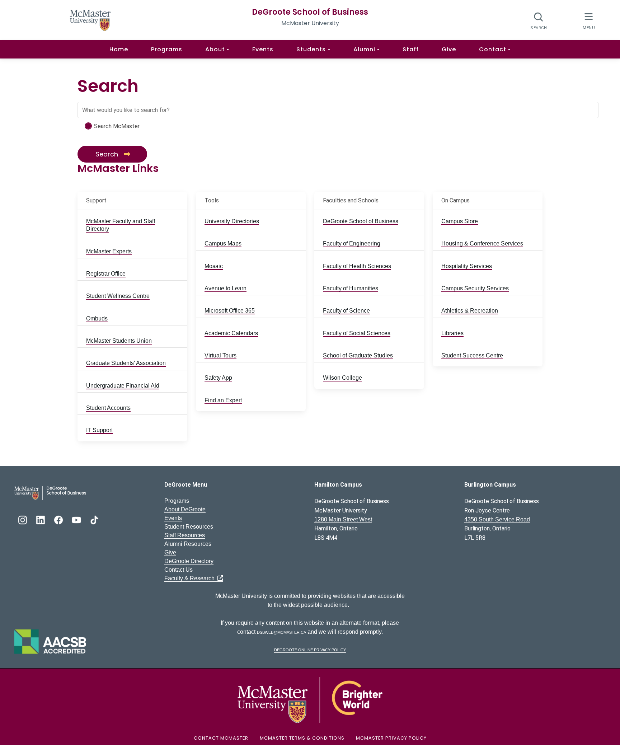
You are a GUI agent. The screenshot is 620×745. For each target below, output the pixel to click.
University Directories (232, 221)
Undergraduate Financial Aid (122, 386)
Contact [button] (492, 49)
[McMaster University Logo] (310, 700)
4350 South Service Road (497, 519)
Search (107, 154)
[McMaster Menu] (588, 20)
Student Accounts (108, 408)
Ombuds (97, 318)
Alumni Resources (187, 544)
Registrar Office (106, 274)
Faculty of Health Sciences (357, 266)
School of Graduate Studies (358, 355)
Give (449, 49)
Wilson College (342, 378)
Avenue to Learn (225, 288)
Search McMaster (117, 126)
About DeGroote (185, 509)
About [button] (215, 49)
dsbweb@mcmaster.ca (281, 632)
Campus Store (459, 221)
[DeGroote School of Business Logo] (50, 492)
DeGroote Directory (188, 561)
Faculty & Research (190, 578)
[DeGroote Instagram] (23, 519)
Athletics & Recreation (469, 311)
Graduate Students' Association (126, 363)
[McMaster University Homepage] (90, 19)
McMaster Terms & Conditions (302, 738)
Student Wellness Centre (118, 296)
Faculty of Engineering (351, 243)
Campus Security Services (475, 288)
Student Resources (188, 527)
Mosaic (214, 266)
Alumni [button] (364, 49)
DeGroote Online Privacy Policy (310, 649)
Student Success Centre (472, 355)
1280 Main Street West (343, 519)
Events (262, 49)
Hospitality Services (466, 266)
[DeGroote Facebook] (59, 519)
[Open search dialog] (538, 20)
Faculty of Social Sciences (356, 333)
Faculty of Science (346, 311)
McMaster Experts (109, 251)
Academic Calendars (231, 333)
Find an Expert (223, 400)
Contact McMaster (221, 738)
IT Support (99, 430)
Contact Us (178, 570)
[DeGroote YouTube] (77, 519)
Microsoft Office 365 (230, 311)
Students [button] (311, 49)
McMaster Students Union (119, 341)
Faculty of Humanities (350, 288)
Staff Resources (184, 535)
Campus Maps (223, 243)
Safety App (218, 378)
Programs (166, 49)
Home (118, 49)
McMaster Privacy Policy (391, 738)
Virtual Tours (220, 355)
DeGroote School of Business (310, 12)
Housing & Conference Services (482, 243)
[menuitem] (132, 225)
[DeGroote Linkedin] (41, 519)
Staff (411, 49)
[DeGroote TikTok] (94, 519)
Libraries (452, 333)
